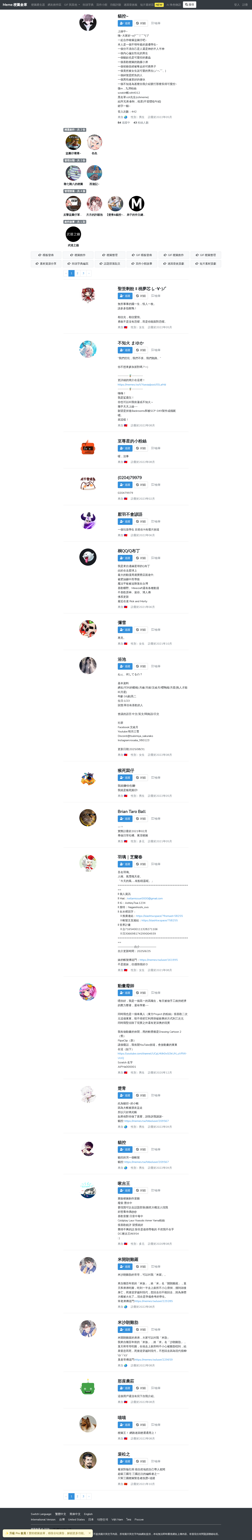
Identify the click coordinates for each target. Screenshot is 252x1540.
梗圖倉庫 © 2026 (40, 1529)
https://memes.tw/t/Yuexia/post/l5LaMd (142, 385)
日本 (91, 1519)
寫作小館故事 (143, 264)
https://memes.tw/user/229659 (154, 1360)
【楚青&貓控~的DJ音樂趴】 (123, 215)
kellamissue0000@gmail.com (145, 898)
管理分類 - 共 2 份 (74, 160)
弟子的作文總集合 (138, 215)
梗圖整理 (112, 255)
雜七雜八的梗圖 (73, 184)
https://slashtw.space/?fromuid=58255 (159, 916)
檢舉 (157, 23)
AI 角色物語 (173, 5)
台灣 (62, 1519)
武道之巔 (73, 245)
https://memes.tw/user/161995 (159, 960)
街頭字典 (88, 5)
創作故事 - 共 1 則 (74, 222)
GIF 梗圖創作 (175, 255)
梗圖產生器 (38, 5)
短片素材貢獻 (207, 264)
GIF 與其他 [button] (71, 5)
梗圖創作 (80, 255)
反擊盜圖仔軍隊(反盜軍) (78, 215)
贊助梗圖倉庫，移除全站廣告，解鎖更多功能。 (45, 1533)
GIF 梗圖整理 (207, 255)
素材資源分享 (47, 264)
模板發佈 (48, 255)
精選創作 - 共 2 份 (74, 129)
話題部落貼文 (111, 264)
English (88, 1514)
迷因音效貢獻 (175, 264)
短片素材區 (151, 5)
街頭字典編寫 (79, 264)
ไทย (128, 1519)
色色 (94, 153)
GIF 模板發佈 (143, 255)
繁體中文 (60, 1514)
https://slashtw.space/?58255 (160, 920)
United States (76, 1519)
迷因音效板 (130, 5)
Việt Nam (117, 1519)
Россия (139, 1519)
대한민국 (102, 1519)
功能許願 (115, 5)
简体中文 (75, 1514)
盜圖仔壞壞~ (73, 153)
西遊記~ (94, 184)
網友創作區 (54, 5)
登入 (237, 5)
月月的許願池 (94, 215)
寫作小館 (101, 5)
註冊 (245, 5)
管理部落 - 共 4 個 (74, 191)
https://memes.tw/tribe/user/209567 (146, 1121)
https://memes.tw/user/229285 (154, 1301)
